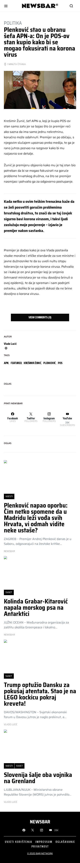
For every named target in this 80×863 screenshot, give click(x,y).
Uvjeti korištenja (18, 841)
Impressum (43, 841)
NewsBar (9, 551)
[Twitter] (33, 830)
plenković (49, 363)
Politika (13, 23)
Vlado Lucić (10, 344)
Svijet (8, 592)
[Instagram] (41, 830)
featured (16, 363)
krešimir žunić (32, 363)
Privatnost (40, 846)
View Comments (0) (40, 317)
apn (6, 363)
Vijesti (9, 496)
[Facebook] (24, 830)
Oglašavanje (65, 841)
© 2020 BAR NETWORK (40, 853)
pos (60, 363)
